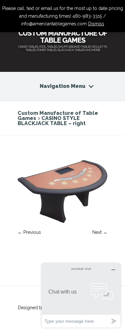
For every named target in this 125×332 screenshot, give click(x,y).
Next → (99, 232)
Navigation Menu (63, 86)
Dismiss (96, 23)
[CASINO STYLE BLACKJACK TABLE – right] (62, 221)
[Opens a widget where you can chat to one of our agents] (81, 295)
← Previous (29, 232)
